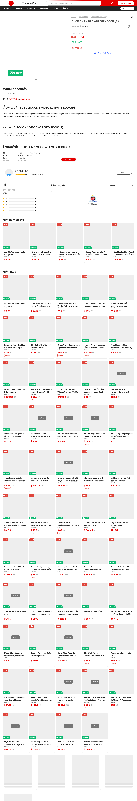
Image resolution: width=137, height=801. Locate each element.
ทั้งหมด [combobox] (112, 185)
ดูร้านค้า (123, 173)
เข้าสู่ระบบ (127, 3)
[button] (127, 8)
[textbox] (68, 154)
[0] (112, 3)
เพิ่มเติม (70, 159)
